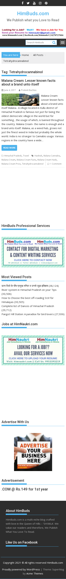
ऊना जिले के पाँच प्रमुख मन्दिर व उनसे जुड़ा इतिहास (25, 285)
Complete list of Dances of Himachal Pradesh (28, 306)
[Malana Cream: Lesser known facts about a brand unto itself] (20, 95)
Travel (26, 155)
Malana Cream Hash (47, 159)
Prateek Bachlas (28, 90)
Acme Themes (34, 573)
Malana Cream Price (11, 163)
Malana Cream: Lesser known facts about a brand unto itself (29, 82)
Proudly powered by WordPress (21, 569)
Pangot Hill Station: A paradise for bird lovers (28, 314)
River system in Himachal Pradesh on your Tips (29, 289)
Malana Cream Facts (26, 159)
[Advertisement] (27, 196)
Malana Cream (8, 159)
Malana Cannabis (51, 155)
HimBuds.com (33, 13)
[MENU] (62, 42)
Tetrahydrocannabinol (32, 163)
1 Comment (55, 163)
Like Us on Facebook (22, 542)
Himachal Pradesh (13, 155)
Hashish (38, 155)
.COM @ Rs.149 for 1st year (25, 489)
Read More (9, 147)
